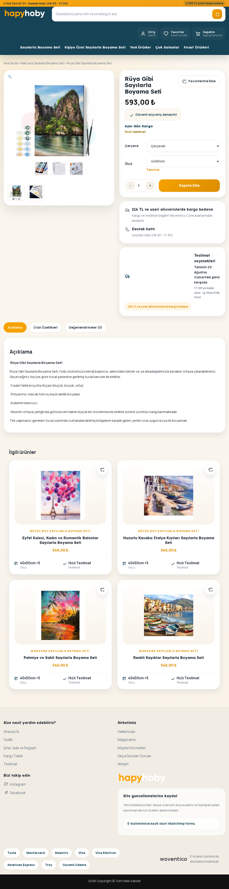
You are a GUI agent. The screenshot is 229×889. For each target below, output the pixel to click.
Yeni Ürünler (140, 47)
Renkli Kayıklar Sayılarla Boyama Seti (168, 657)
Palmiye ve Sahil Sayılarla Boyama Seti (60, 657)
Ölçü (128, 163)
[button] (10, 76)
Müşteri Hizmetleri (132, 748)
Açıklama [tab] (15, 327)
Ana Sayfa (11, 63)
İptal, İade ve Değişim (20, 748)
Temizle (152, 169)
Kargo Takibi (13, 756)
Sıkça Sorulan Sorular (134, 756)
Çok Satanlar (167, 47)
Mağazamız (127, 739)
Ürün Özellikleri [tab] (46, 327)
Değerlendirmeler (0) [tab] (85, 327)
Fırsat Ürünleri (196, 47)
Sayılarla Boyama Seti (40, 47)
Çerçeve (131, 146)
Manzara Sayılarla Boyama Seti (43, 63)
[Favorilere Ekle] (102, 469)
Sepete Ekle (189, 185)
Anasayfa (11, 731)
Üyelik (8, 739)
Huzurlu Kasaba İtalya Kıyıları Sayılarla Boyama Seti (168, 540)
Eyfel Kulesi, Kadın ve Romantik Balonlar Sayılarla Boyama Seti (60, 540)
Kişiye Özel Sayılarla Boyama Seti (95, 47)
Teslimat (10, 764)
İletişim (123, 764)
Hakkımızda (126, 731)
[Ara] (217, 14)
